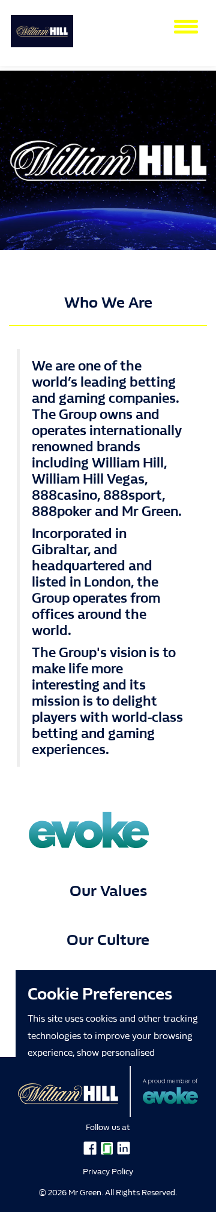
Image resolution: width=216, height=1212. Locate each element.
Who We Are (108, 302)
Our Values (108, 891)
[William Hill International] (42, 26)
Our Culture (108, 940)
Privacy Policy (108, 1172)
